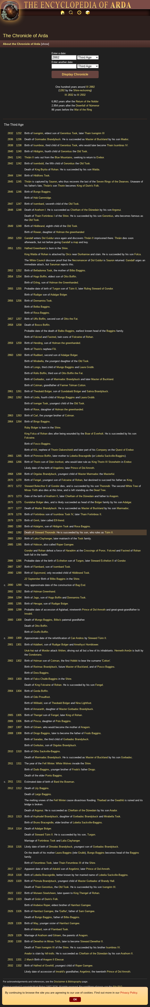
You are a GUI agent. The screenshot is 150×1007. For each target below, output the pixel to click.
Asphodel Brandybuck (45, 816)
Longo (36, 367)
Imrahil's (60, 971)
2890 (10, 572)
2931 (10, 959)
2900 (10, 619)
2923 (10, 899)
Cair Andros (77, 638)
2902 (10, 660)
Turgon (56, 288)
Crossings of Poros (94, 550)
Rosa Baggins (41, 312)
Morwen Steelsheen (44, 893)
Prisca (37, 721)
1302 (18, 660)
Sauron (53, 181)
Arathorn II (52, 496)
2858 (10, 324)
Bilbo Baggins (77, 270)
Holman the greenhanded (70, 232)
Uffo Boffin (39, 318)
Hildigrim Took (61, 526)
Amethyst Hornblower (86, 644)
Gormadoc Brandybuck (48, 139)
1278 (18, 514)
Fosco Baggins (41, 443)
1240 (18, 151)
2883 (10, 538)
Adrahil (56, 868)
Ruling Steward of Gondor (98, 288)
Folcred (37, 336)
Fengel (37, 480)
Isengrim (38, 133)
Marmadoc (93, 474)
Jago (36, 597)
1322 (18, 893)
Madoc (125, 139)
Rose (36, 409)
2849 (10, 226)
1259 (18, 343)
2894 (10, 597)
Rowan (37, 232)
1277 (18, 508)
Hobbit (74, 660)
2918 (10, 874)
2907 (10, 727)
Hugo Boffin (40, 276)
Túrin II (73, 288)
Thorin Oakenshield (62, 449)
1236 (18, 139)
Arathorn (42, 935)
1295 (18, 603)
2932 (83, 94)
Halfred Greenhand (35, 248)
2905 (10, 715)
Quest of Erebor (124, 449)
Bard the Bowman (64, 781)
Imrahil (28, 613)
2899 (10, 609)
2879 (10, 520)
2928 (10, 923)
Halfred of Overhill (43, 965)
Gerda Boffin (40, 690)
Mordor (46, 650)
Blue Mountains (63, 157)
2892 (10, 591)
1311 (18, 763)
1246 (18, 191)
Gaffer (63, 911)
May (35, 923)
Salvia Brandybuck (97, 391)
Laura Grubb (87, 367)
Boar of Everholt (94, 433)
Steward (29, 486)
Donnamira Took (42, 300)
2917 (10, 868)
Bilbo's (57, 619)
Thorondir (105, 486)
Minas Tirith (31, 490)
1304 (18, 690)
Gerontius (66, 151)
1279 (18, 520)
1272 (18, 486)
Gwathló (119, 800)
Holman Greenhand (44, 591)
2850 (10, 238)
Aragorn (113, 496)
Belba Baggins (41, 306)
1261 (18, 391)
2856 (10, 300)
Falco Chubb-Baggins (45, 678)
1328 (18, 923)
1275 (18, 502)
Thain (88, 133)
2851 (10, 248)
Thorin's (37, 349)
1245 (18, 181)
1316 (18, 846)
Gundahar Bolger (33, 502)
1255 (18, 288)
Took (80, 538)
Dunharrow (84, 254)
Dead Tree (99, 490)
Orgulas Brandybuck (44, 474)
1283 (18, 538)
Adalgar (127, 502)
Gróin (38, 899)
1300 (18, 619)
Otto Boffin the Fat (72, 373)
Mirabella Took (112, 816)
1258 (18, 324)
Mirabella (38, 361)
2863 (10, 415)
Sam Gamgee (86, 911)
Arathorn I (40, 209)
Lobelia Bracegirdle (80, 455)
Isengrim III (98, 133)
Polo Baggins (63, 721)
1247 (18, 203)
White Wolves (63, 763)
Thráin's (47, 185)
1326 (18, 911)
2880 (10, 526)
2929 (10, 935)
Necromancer (79, 260)
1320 (18, 881)
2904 (10, 690)
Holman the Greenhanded (63, 282)
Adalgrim (38, 526)
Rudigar (37, 294)
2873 (10, 496)
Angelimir (58, 467)
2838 (10, 145)
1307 (18, 727)
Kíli (35, 449)
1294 (18, 597)
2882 (92, 86)
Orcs (68, 254)
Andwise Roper (41, 905)
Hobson (37, 544)
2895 (10, 603)
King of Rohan (74, 715)
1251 (18, 248)
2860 (10, 355)
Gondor (55, 486)
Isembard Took (61, 566)
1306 (18, 721)
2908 (10, 733)
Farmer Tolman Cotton (72, 385)
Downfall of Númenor (87, 105)
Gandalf (28, 238)
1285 (18, 544)
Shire (66, 215)
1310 (18, 751)
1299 (18, 609)
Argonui (116, 209)
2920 (10, 881)
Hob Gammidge (42, 197)
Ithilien (62, 650)
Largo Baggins (43, 794)
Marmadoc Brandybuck (67, 379)
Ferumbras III (73, 862)
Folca (137, 254)
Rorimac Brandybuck (45, 666)
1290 (18, 572)
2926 (10, 911)
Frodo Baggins (92, 733)
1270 (18, 480)
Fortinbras (39, 514)
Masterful (109, 474)
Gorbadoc (38, 379)
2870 (10, 480)
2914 (10, 828)
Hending (38, 343)
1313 (18, 816)
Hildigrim (38, 151)
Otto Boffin (70, 276)
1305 (18, 715)
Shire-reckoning (82, 90)
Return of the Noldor (87, 101)
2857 (10, 318)
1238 (18, 145)
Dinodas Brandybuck (60, 846)
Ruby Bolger (31, 427)
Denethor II (96, 941)
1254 (18, 276)
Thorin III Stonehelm (109, 461)
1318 (18, 874)
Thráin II (29, 157)
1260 (18, 355)
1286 (18, 560)
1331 (18, 959)
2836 (10, 139)
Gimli (36, 520)
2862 (10, 397)
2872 (10, 486)
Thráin (27, 181)
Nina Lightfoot (83, 703)
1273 (18, 496)
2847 (10, 203)
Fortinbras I (48, 215)
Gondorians (35, 654)
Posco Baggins (105, 666)
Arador (113, 810)
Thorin (61, 185)
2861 (10, 391)
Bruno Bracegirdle (43, 822)
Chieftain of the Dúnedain (85, 209)
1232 (18, 133)
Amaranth (38, 709)
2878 (10, 514)
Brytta (44, 169)
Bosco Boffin (42, 324)
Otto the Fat (71, 318)
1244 (18, 175)
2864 (10, 421)
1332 (18, 965)
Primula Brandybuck (44, 881)
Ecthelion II (107, 560)
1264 (18, 421)
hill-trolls (49, 953)
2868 (10, 474)
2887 (10, 566)
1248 (18, 209)
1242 (18, 163)
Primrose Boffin (42, 455)
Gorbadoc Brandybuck (80, 709)
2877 (10, 508)
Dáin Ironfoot (56, 461)
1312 (18, 788)
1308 (18, 733)
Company (101, 449)
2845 (10, 181)
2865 (10, 455)
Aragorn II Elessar (53, 959)
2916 (10, 846)
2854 (10, 276)
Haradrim (71, 550)
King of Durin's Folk (88, 185)
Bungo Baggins (42, 191)
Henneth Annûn (123, 650)
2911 (10, 763)
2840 (10, 151)
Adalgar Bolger (58, 294)
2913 (10, 816)
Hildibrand (39, 226)
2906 (10, 721)
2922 (10, 893)
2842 (10, 163)
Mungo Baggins (65, 367)
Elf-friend (59, 520)
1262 (18, 397)
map (75, 242)
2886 (10, 560)
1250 (18, 238)
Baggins (111, 330)
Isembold (38, 163)
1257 (18, 318)
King (37, 169)
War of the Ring (83, 109)
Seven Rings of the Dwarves (112, 181)
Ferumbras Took (42, 862)
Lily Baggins (42, 788)
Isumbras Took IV (63, 514)
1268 (18, 474)
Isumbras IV (121, 145)
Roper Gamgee (64, 544)
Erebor (100, 157)
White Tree (132, 486)
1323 (18, 899)
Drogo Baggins (41, 733)
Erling (36, 282)
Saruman (55, 264)
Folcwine (77, 336)
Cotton (106, 660)
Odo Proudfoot (41, 697)
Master (82, 474)
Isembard (38, 203)
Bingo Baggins (41, 421)
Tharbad (101, 800)
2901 (10, 644)
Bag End (80, 585)
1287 (18, 566)
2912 (10, 788)
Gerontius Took (68, 133)
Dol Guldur (48, 238)
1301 (18, 644)
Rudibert (38, 355)
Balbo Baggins (66, 330)
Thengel (37, 715)
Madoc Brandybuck (46, 508)
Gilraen (37, 727)
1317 (18, 868)
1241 (18, 157)
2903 (10, 678)
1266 (18, 461)
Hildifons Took (41, 175)
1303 (18, 678)
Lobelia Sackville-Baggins (110, 455)
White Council (37, 260)
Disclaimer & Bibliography (67, 981)
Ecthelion (62, 560)
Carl (35, 415)
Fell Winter (48, 763)
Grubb (81, 852)
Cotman (37, 385)
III (87, 86)
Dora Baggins (41, 672)
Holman (37, 660)
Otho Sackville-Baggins (46, 751)
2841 (10, 157)
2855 (10, 288)
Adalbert (38, 644)
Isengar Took (40, 403)
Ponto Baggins (53, 775)
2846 (10, 191)
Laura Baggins (63, 852)
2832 (70, 94)
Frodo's (76, 769)
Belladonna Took (42, 270)
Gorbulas (38, 745)
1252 (18, 270)
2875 (10, 502)
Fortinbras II (94, 514)
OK (75, 999)
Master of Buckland (97, 139)
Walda (95, 169)
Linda (36, 397)
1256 (18, 300)
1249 (18, 226)
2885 (10, 544)
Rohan (54, 169)
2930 (10, 941)
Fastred (51, 336)
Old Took (82, 151)
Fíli (54, 349)
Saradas (38, 739)
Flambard (38, 566)
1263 (18, 415)
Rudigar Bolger (59, 603)
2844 (10, 175)
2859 (10, 343)
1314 (18, 828)
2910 (10, 751)
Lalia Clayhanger (42, 538)
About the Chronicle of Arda (26, 43)
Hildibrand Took (80, 572)
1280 (18, 526)
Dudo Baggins (41, 769)
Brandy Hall (107, 881)
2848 (10, 209)
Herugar (37, 603)
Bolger (98, 502)
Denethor (38, 941)
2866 (10, 461)
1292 (18, 591)
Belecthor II (40, 486)
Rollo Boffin (39, 373)
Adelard (37, 929)
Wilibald (37, 703)
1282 (62, 90)
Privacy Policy (128, 992)
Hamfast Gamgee (81, 905)
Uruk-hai (29, 650)
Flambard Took (59, 929)
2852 (10, 270)
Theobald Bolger (42, 391)
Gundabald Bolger (71, 391)
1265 (18, 455)
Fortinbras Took (46, 840)
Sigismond (39, 572)
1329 (18, 935)
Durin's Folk (51, 899)
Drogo (91, 769)
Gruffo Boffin (40, 631)
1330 (18, 941)
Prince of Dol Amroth (82, 467)
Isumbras (38, 145)
